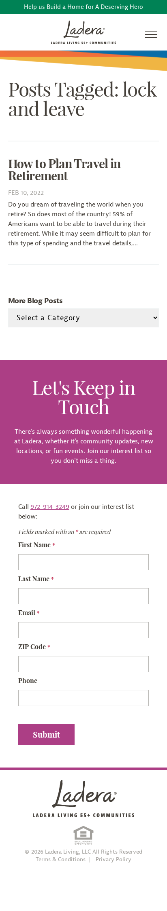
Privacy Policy (113, 859)
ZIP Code (34, 647)
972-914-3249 (49, 507)
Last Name (36, 579)
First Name (36, 545)
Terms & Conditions (61, 859)
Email (29, 613)
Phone (27, 681)
